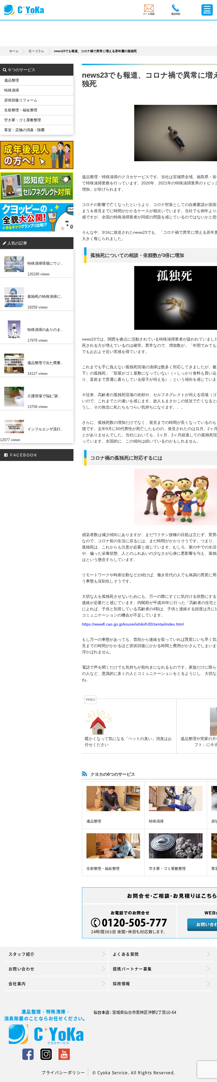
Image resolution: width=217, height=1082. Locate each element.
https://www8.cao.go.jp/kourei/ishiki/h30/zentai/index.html (133, 624)
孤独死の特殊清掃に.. (45, 296)
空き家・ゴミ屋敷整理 (167, 868)
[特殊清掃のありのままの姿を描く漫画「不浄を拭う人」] (35, 320)
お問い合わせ (21, 969)
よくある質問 (126, 954)
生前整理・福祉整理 (103, 868)
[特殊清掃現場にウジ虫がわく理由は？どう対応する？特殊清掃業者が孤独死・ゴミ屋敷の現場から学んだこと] (35, 254)
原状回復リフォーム (20, 100)
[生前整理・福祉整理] (113, 845)
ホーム (14, 51)
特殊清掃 (156, 821)
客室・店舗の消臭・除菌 (24, 130)
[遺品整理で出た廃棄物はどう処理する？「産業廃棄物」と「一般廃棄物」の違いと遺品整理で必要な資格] (35, 353)
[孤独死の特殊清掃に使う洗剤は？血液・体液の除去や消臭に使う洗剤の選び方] (35, 287)
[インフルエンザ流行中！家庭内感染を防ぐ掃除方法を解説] (35, 420)
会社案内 (17, 983)
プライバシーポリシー (63, 1072)
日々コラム (36, 51)
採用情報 (121, 983)
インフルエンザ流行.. (45, 429)
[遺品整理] (113, 798)
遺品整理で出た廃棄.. (45, 363)
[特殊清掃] (176, 798)
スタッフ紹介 (21, 954)
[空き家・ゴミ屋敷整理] (176, 845)
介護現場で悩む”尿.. (43, 396)
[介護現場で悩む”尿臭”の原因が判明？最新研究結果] (35, 386)
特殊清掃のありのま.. (45, 330)
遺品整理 (93, 821)
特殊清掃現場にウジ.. (45, 263)
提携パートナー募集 (132, 969)
